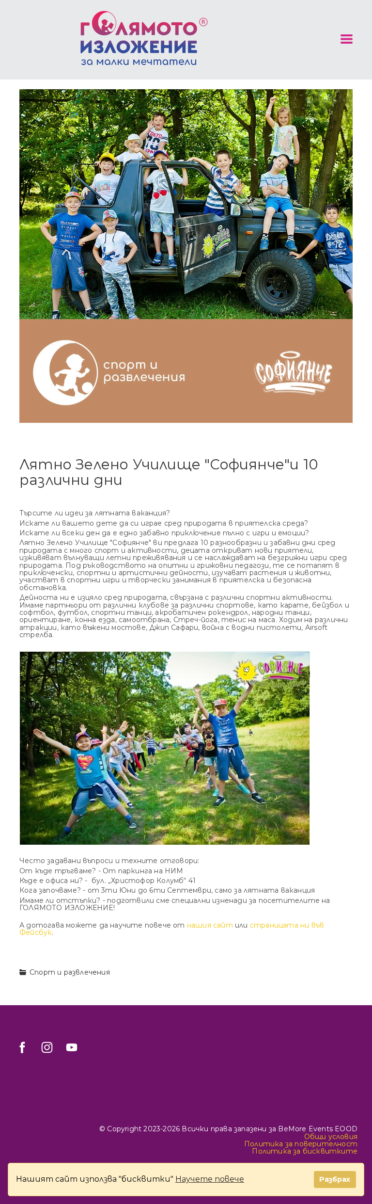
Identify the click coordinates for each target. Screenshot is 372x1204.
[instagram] (47, 1047)
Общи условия (330, 1136)
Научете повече (209, 1179)
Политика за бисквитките (304, 1151)
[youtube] (71, 1047)
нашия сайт (210, 925)
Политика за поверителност (300, 1144)
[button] (347, 39)
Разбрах (334, 1179)
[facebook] (22, 1047)
